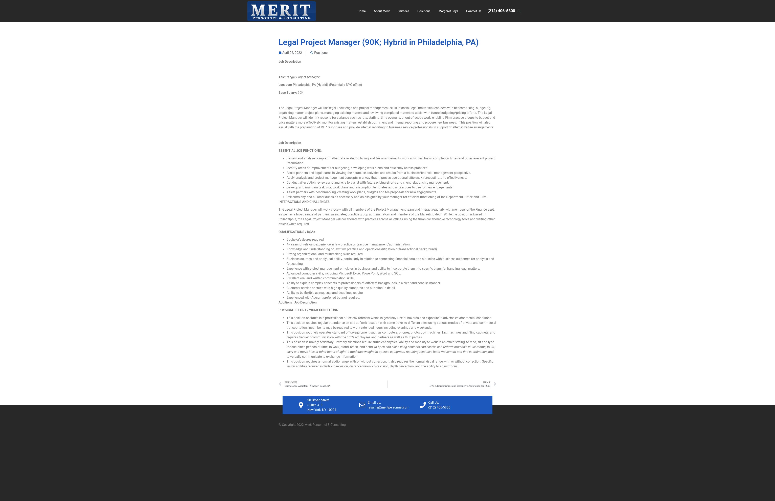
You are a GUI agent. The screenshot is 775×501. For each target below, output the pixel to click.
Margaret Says (448, 11)
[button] (519, 11)
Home (361, 11)
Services (403, 11)
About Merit (382, 11)
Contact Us (473, 11)
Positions (423, 11)
